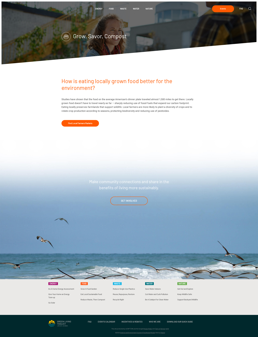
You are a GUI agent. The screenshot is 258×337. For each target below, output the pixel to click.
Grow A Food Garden (89, 289)
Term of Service (160, 329)
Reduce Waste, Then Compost (93, 300)
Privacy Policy (147, 329)
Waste (117, 283)
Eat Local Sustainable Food (91, 294)
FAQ (241, 8)
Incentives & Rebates (132, 321)
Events (223, 8)
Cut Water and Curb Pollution (156, 294)
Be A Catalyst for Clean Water (157, 300)
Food (84, 283)
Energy (53, 283)
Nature (182, 283)
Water (149, 283)
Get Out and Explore (185, 289)
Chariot (162, 333)
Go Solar (51, 303)
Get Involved (129, 200)
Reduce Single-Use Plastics (124, 289)
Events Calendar (106, 321)
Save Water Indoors (153, 289)
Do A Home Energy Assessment (61, 289)
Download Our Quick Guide (180, 321)
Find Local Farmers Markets (80, 123)
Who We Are (155, 321)
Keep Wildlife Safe (184, 294)
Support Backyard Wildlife (187, 300)
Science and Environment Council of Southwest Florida (137, 333)
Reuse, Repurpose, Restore (124, 294)
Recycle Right (118, 300)
